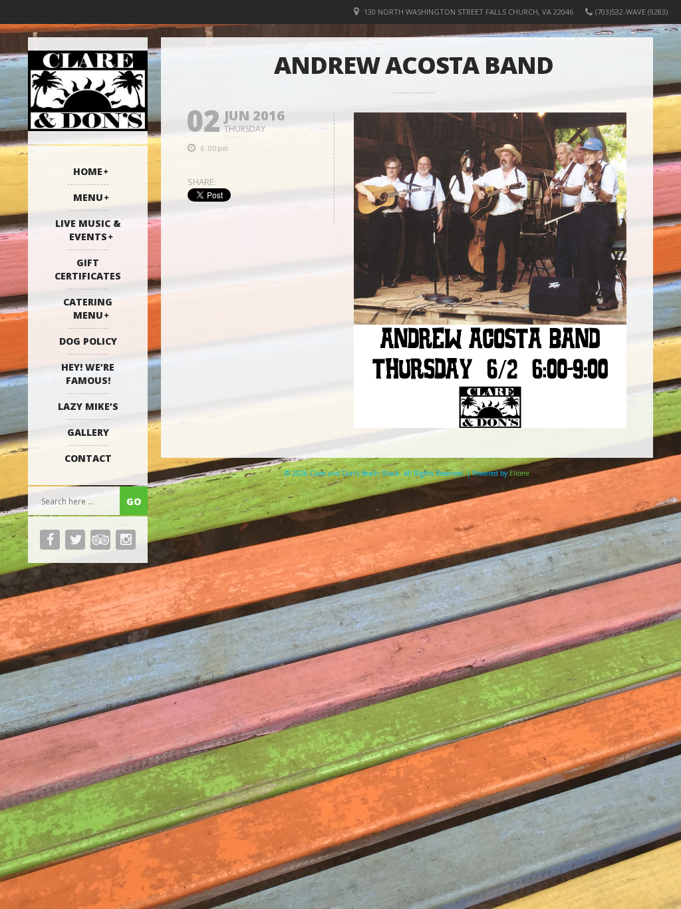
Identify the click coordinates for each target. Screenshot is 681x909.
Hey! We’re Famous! (87, 374)
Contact (88, 458)
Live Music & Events (88, 230)
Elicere (519, 473)
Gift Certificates (88, 269)
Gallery (88, 432)
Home (87, 171)
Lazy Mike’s (88, 406)
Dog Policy (88, 341)
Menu (88, 197)
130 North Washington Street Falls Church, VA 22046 (468, 12)
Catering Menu (87, 308)
